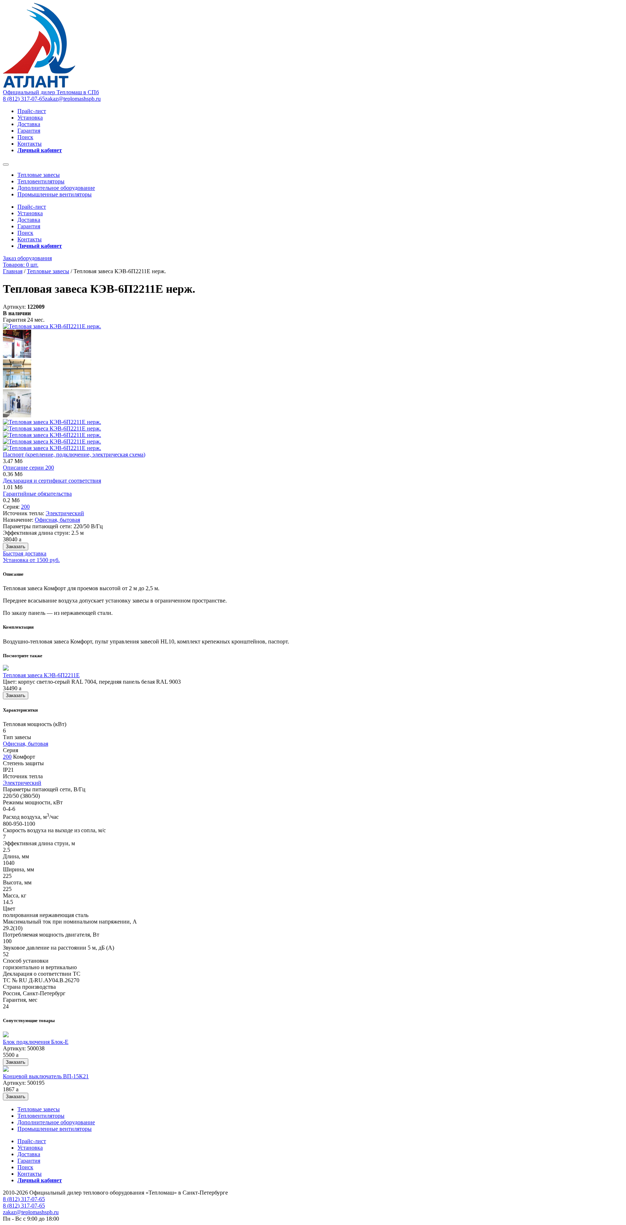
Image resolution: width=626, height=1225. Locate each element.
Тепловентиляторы (40, 181)
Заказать (15, 546)
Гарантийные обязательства (37, 494)
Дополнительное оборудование (56, 188)
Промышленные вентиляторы (54, 194)
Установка (30, 117)
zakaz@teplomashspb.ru (73, 99)
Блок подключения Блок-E (35, 1042)
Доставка (28, 124)
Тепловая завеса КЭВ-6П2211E (41, 675)
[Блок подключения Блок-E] (6, 1035)
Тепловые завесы (38, 175)
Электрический (65, 513)
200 (25, 507)
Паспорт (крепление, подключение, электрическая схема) (74, 454)
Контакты (29, 144)
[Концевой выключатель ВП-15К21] (6, 1070)
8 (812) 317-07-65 (24, 99)
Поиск (25, 137)
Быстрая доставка (24, 553)
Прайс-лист (31, 111)
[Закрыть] (6, 164)
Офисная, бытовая (57, 520)
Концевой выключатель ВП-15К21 (46, 1076)
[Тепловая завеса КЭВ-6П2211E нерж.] (52, 326)
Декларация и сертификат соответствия (52, 481)
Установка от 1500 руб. (31, 560)
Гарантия (28, 131)
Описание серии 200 (28, 467)
